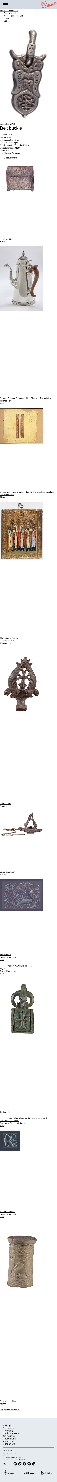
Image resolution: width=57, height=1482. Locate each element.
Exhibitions (8, 1428)
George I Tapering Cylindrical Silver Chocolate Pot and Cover (26, 398)
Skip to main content (9, 10)
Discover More (10, 158)
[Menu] (5, 5)
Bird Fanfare (5, 954)
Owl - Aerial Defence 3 (9, 1120)
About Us (8, 1441)
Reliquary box (6, 239)
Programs (8, 1430)
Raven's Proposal (7, 1211)
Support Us (9, 1444)
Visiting (7, 1425)
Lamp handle (5, 803)
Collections (9, 1436)
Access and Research (13, 16)
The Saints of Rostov (9, 638)
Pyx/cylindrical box (8, 1401)
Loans (6, 18)
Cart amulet (5, 1112)
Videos (7, 21)
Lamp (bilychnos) (7, 872)
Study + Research (12, 1433)
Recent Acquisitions (12, 13)
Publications (9, 1438)
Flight (2, 968)
